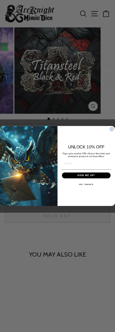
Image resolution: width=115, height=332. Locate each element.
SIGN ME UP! (86, 175)
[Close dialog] (112, 129)
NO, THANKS (86, 184)
